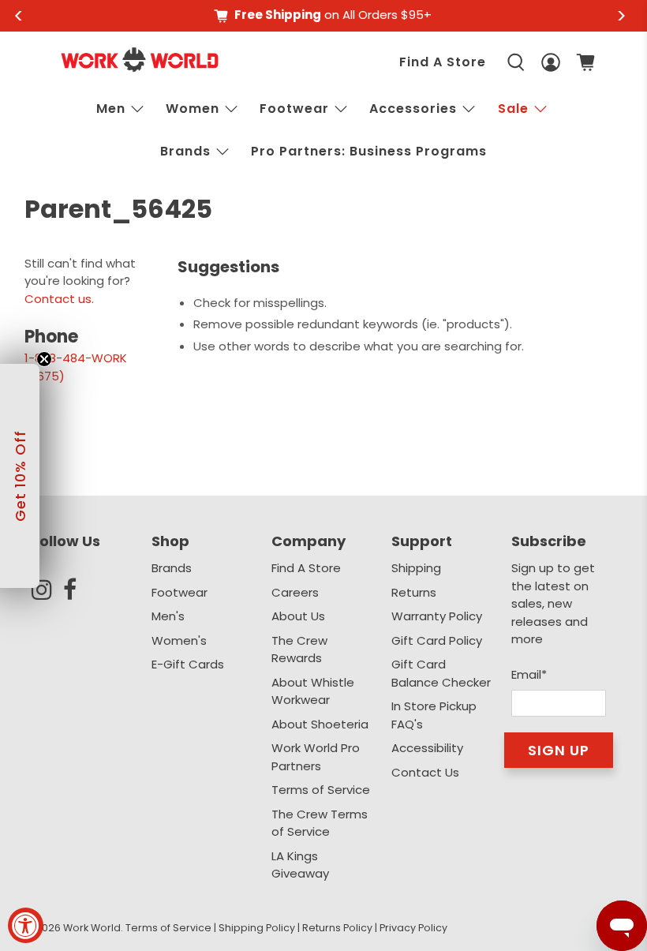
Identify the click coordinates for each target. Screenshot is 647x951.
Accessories (413, 108)
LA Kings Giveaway (300, 865)
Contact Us (425, 772)
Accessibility (427, 747)
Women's (179, 640)
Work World (92, 927)
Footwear (294, 108)
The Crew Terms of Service (319, 823)
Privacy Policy (413, 927)
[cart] (585, 62)
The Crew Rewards (299, 649)
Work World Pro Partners (315, 756)
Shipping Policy (257, 927)
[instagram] (47, 589)
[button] (19, 476)
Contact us (58, 298)
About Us (298, 616)
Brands (171, 568)
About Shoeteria (319, 724)
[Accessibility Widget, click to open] (25, 925)
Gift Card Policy (436, 640)
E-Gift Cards (187, 664)
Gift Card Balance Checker (441, 673)
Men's (168, 616)
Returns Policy (337, 927)
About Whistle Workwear (312, 691)
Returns (413, 592)
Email (529, 674)
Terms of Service (320, 789)
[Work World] (140, 60)
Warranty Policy (436, 616)
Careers (295, 592)
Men (110, 108)
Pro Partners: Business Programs (369, 151)
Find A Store (442, 62)
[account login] (550, 63)
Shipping (416, 568)
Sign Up (558, 750)
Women (192, 108)
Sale (513, 108)
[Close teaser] (44, 359)
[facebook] (79, 589)
